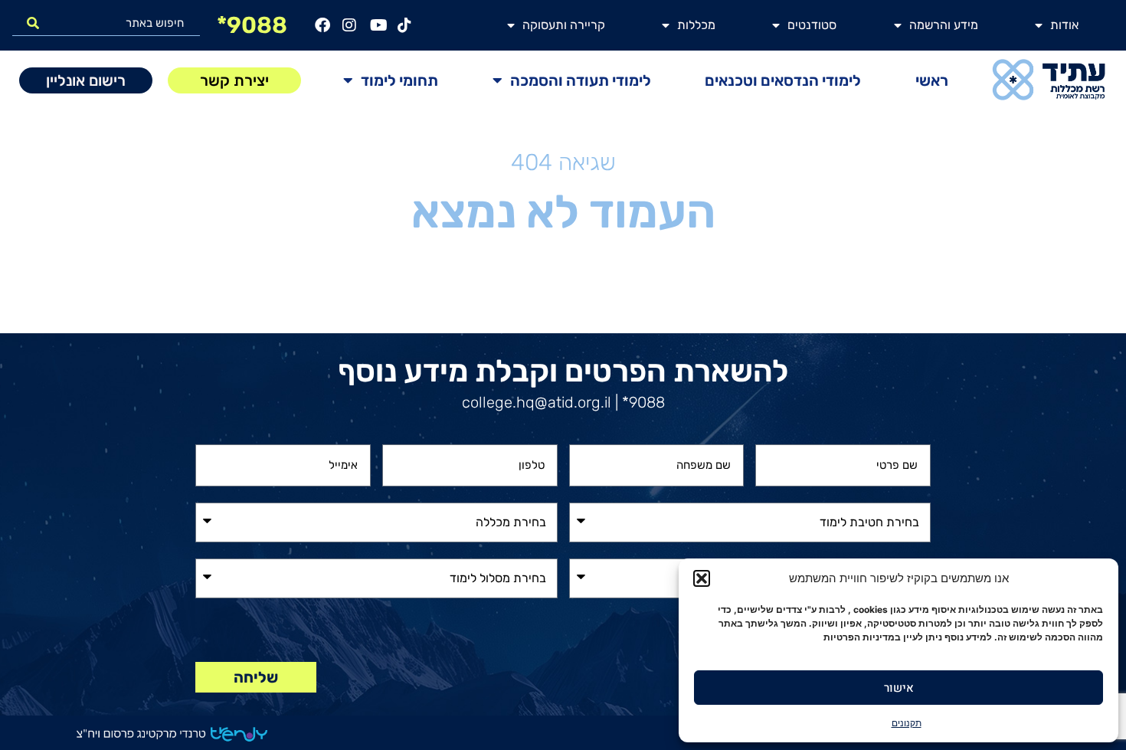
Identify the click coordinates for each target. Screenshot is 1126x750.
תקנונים (906, 723)
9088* (252, 25)
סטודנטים (811, 25)
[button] (701, 578)
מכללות (696, 25)
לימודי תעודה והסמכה (580, 80)
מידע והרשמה (943, 25)
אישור (899, 688)
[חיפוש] (32, 23)
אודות (1064, 25)
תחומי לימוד (399, 80)
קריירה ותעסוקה (563, 25)
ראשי (931, 80)
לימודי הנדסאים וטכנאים (783, 80)
